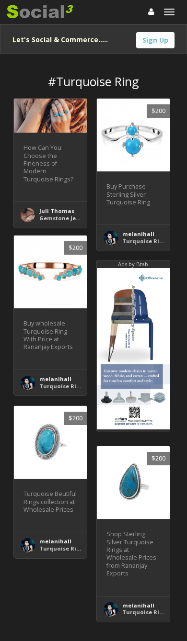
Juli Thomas (56, 210)
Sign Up (155, 40)
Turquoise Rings (145, 241)
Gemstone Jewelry (65, 218)
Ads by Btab (133, 264)
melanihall (138, 233)
